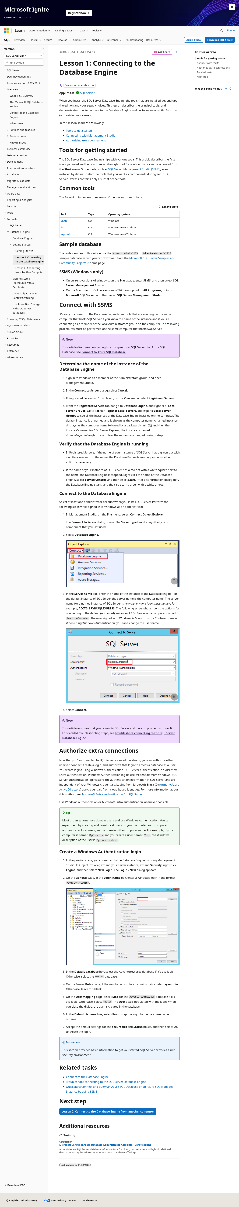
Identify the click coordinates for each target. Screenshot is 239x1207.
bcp (63, 227)
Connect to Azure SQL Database (104, 352)
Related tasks (204, 72)
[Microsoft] (6, 30)
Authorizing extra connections (86, 140)
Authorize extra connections (213, 67)
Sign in (231, 30)
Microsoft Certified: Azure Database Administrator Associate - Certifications (105, 1144)
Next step (202, 76)
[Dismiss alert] (232, 7)
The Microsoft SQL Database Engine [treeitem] (26, 104)
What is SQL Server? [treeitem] (21, 95)
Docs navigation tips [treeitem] (19, 76)
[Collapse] (43, 49)
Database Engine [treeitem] (23, 238)
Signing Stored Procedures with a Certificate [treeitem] (23, 283)
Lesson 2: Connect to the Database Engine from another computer (108, 1111)
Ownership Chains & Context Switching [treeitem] (25, 295)
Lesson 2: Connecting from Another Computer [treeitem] (29, 270)
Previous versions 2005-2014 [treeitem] (23, 83)
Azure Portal (193, 40)
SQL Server (86, 51)
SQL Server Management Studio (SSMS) (134, 169)
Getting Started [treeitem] (24, 251)
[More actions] (177, 52)
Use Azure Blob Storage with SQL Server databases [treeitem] (26, 308)
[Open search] (221, 30)
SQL (73, 51)
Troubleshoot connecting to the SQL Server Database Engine (106, 1082)
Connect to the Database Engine (87, 1077)
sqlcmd (65, 234)
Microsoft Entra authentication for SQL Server (112, 794)
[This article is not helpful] (230, 89)
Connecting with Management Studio (90, 135)
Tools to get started (79, 131)
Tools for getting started (211, 58)
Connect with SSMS (208, 63)
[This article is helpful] (226, 89)
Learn (63, 51)
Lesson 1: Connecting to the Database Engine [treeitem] (29, 259)
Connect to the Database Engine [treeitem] (24, 115)
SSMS (64, 220)
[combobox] (24, 56)
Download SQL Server (220, 40)
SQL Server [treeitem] (13, 70)
